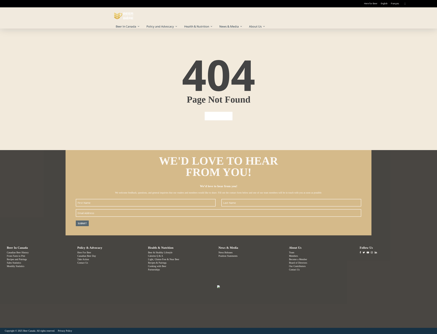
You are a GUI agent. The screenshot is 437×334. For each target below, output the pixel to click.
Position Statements (227, 256)
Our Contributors (297, 266)
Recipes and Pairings (17, 259)
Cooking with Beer (157, 266)
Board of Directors (298, 263)
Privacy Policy (65, 331)
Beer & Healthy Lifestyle (160, 252)
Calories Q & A (155, 256)
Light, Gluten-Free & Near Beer (163, 259)
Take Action (83, 259)
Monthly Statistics (15, 266)
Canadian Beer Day (86, 256)
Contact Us (82, 263)
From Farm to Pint (16, 256)
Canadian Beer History (18, 252)
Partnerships (154, 269)
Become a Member (298, 259)
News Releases (225, 252)
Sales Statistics (14, 263)
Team (291, 252)
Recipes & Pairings (157, 263)
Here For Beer (84, 252)
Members (293, 256)
